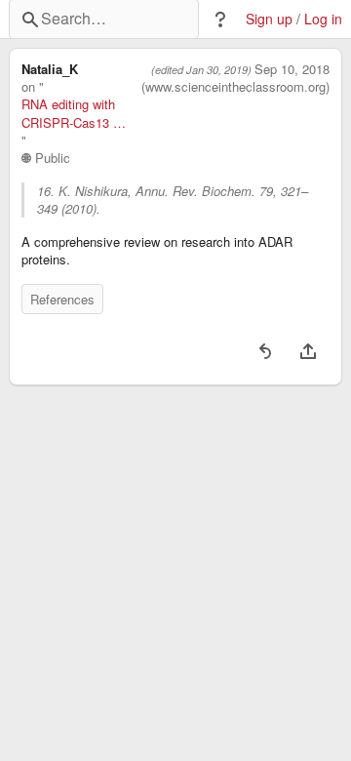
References (62, 299)
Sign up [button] (269, 19)
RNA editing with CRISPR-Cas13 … (73, 113)
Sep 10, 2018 (292, 69)
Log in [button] (323, 19)
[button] (220, 19)
